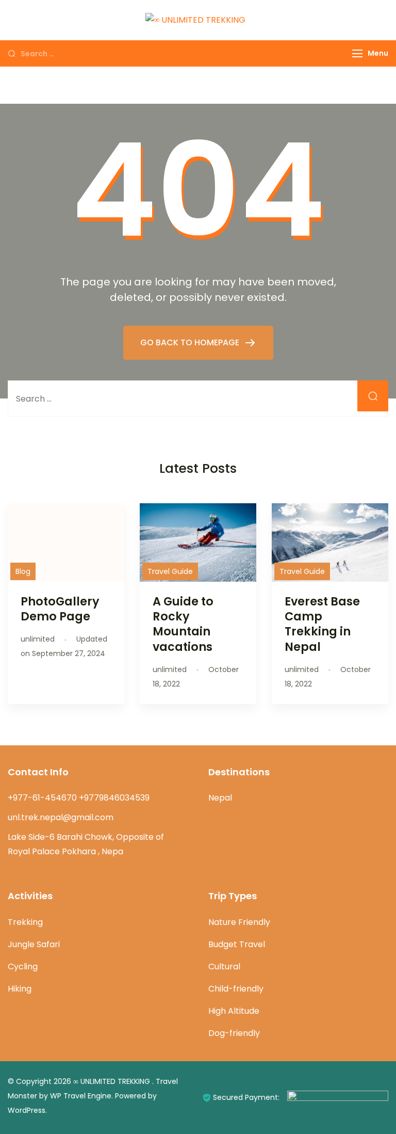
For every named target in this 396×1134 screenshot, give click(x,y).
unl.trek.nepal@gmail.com (60, 817)
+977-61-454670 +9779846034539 (79, 798)
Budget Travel (236, 944)
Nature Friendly (239, 922)
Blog (22, 571)
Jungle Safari (34, 944)
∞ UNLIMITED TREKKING (112, 1081)
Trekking (25, 922)
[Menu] (357, 53)
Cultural (224, 966)
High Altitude (233, 1011)
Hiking (19, 989)
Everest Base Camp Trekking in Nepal (322, 623)
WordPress (26, 1110)
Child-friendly (235, 989)
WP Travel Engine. (81, 1096)
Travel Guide (170, 571)
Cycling (23, 966)
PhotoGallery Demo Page (60, 609)
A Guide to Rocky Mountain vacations (183, 623)
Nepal (220, 798)
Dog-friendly (234, 1033)
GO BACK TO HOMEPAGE (190, 342)
